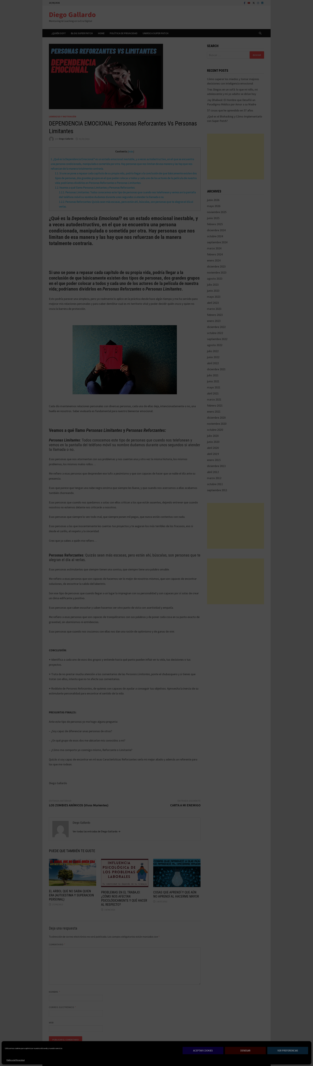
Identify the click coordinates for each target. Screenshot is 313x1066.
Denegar (245, 1050)
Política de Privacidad (16, 1060)
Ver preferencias (287, 1050)
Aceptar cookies (203, 1050)
